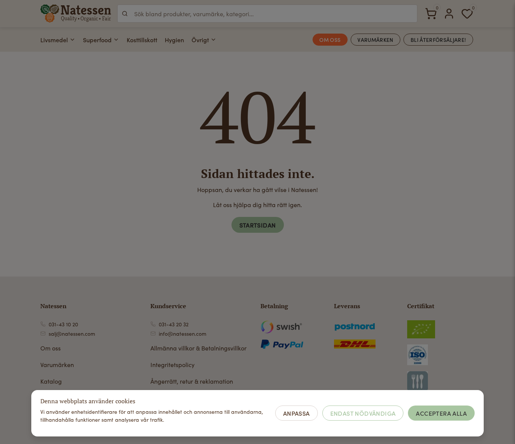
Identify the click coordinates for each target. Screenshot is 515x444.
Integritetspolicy (172, 365)
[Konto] (449, 13)
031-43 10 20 (63, 324)
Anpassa (296, 413)
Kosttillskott (142, 39)
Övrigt (200, 39)
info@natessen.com (182, 333)
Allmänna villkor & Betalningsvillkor (198, 348)
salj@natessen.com (72, 333)
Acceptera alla (441, 413)
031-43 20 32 (174, 324)
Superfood (97, 39)
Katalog (51, 381)
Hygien (174, 39)
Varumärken (57, 365)
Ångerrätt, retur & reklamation (191, 381)
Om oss (50, 348)
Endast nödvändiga (363, 413)
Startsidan (257, 225)
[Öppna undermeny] (72, 40)
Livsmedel (54, 39)
